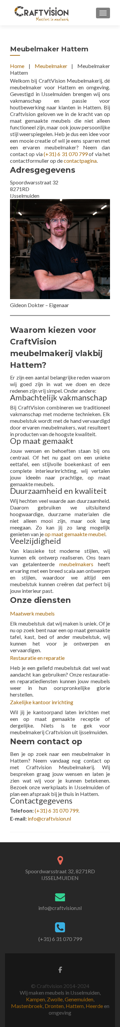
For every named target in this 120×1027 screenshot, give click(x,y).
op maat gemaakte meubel (75, 534)
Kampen (35, 999)
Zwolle (55, 999)
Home (17, 66)
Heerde (94, 1006)
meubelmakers (76, 564)
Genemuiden (79, 999)
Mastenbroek (27, 1006)
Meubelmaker (51, 66)
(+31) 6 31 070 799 (66, 154)
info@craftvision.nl (49, 818)
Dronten (54, 1006)
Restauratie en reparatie (37, 658)
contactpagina (80, 160)
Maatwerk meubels (32, 613)
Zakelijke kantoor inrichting (41, 702)
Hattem (75, 1006)
